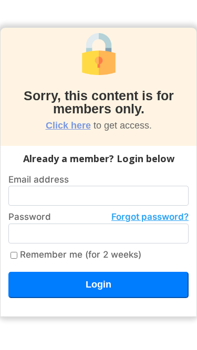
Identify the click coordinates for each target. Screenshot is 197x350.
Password (98, 216)
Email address (38, 179)
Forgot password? (150, 216)
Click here (68, 125)
